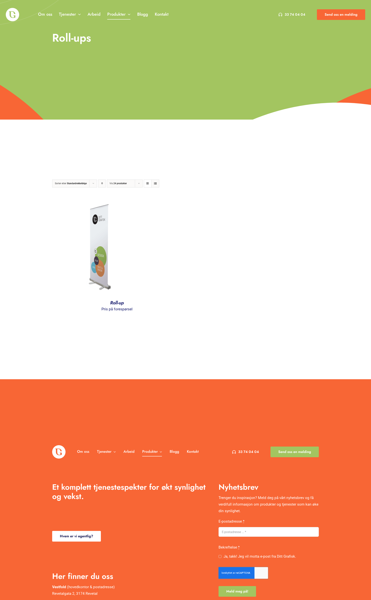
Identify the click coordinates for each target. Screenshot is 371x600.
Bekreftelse (229, 547)
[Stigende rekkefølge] (102, 183)
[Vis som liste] (155, 183)
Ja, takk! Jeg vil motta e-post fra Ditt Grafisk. (260, 556)
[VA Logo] (12, 10)
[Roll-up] (100, 202)
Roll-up (117, 302)
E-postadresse (231, 521)
